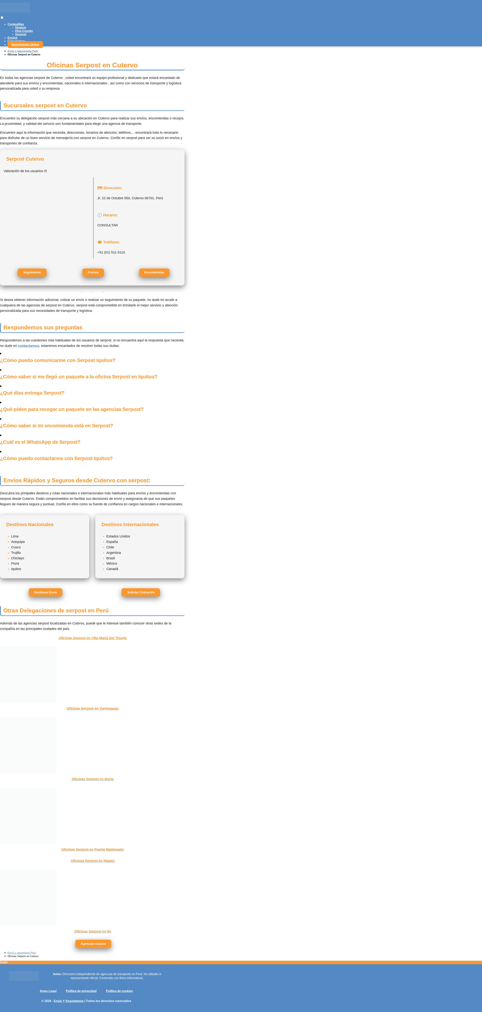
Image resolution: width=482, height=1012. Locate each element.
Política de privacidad (81, 991)
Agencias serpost (93, 943)
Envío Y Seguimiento (69, 1001)
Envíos (13, 37)
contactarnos (28, 346)
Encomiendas (154, 272)
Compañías (16, 24)
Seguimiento (32, 272)
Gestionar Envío (45, 592)
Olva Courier (24, 31)
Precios (93, 272)
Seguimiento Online (25, 44)
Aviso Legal (48, 991)
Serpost (20, 34)
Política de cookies (119, 991)
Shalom (20, 27)
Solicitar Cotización (141, 592)
